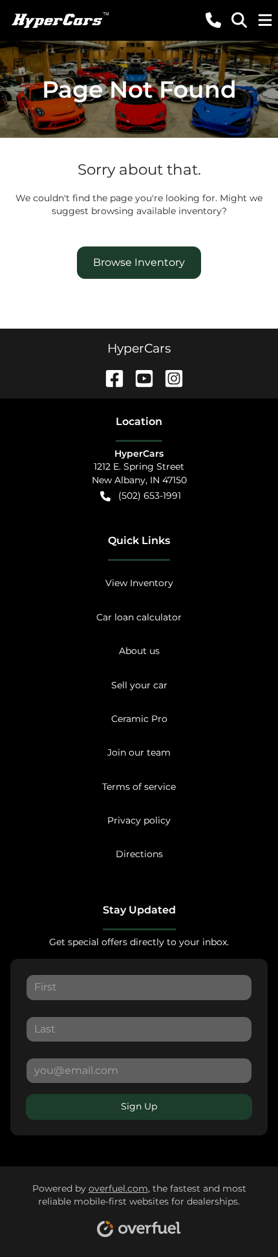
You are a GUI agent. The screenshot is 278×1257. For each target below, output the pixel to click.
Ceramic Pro (139, 719)
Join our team (139, 752)
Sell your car (139, 685)
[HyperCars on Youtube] (139, 377)
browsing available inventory (156, 211)
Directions (139, 854)
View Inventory (139, 583)
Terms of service (139, 787)
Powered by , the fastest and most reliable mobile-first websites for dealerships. (139, 1195)
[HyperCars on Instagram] (169, 377)
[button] (213, 20)
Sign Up (139, 1106)
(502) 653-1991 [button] (149, 495)
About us (139, 651)
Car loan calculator (139, 617)
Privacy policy (139, 820)
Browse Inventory (139, 262)
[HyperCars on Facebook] (109, 377)
